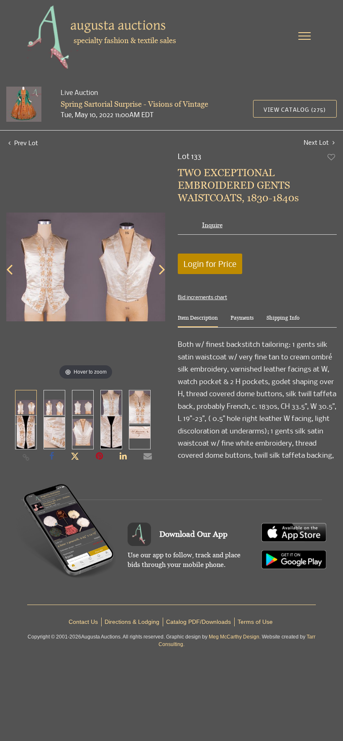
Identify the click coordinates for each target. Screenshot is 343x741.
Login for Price (210, 263)
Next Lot (317, 142)
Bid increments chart (202, 297)
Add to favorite (332, 157)
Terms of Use (255, 621)
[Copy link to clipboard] (26, 457)
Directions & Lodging (132, 621)
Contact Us (83, 621)
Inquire (212, 225)
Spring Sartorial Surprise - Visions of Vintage (134, 104)
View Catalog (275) (295, 109)
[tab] (198, 321)
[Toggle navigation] (304, 36)
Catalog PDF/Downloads (198, 621)
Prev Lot (25, 142)
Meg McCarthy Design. (235, 637)
